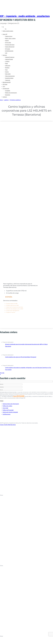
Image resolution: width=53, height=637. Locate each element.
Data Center (8, 74)
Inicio (1, 100)
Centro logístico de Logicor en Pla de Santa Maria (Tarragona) (20, 357)
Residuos (7, 67)
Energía (7, 71)
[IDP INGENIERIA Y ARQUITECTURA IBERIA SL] (3, 6)
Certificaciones (6, 414)
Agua (6, 69)
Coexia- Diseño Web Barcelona (8, 424)
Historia (7, 40)
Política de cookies (7, 406)
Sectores (5, 55)
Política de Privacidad (20, 395)
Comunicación (6, 88)
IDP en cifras (8, 42)
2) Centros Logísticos (15, 100)
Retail (6, 63)
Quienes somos (8, 36)
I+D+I (4, 86)
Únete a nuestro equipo (8, 31)
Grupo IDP (5, 34)
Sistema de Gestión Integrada (10, 412)
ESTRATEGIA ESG (9, 51)
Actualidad (7, 90)
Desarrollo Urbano (9, 78)
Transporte (7, 80)
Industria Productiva (9, 57)
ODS (6, 53)
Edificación (7, 65)
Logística (7, 61)
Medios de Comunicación (11, 92)
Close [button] (1, 495)
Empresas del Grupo (9, 44)
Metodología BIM (6, 82)
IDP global (7, 49)
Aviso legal (5, 408)
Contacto (5, 97)
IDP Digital (5, 84)
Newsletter (7, 94)
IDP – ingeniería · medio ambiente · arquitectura (25, 16)
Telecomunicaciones (10, 76)
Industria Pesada (9, 59)
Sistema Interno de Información (11, 404)
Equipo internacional (9, 46)
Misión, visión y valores (10, 38)
